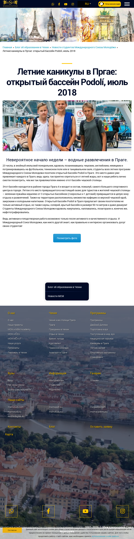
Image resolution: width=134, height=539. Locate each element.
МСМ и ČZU (14, 334)
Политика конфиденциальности (21, 527)
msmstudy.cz (14, 411)
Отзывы (94, 380)
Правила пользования (58, 527)
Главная (7, 47)
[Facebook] (59, 4)
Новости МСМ (56, 296)
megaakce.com (98, 407)
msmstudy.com (16, 407)
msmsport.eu (55, 407)
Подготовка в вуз (99, 329)
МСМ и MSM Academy (19, 329)
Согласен (12, 530)
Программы (96, 320)
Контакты (14, 426)
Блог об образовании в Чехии (32, 47)
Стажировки (96, 357)
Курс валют (55, 343)
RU (87, 4)
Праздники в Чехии (59, 329)
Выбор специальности (19, 389)
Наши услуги (14, 343)
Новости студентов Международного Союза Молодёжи (84, 47)
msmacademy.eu (99, 411)
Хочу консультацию (112, 4)
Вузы (10, 380)
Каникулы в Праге (99, 343)
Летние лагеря (97, 347)
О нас (11, 320)
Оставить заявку (101, 426)
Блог (52, 426)
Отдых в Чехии (56, 334)
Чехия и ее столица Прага (62, 320)
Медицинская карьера (101, 338)
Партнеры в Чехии (17, 352)
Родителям (55, 389)
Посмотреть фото (67, 238)
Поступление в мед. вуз (102, 334)
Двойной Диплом (99, 324)
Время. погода (56, 338)
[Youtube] (65, 4)
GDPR (79, 527)
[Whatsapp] (53, 4)
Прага (52, 324)
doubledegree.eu (16, 416)
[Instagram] (73, 4)
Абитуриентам (56, 380)
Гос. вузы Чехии (16, 384)
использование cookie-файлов (105, 536)
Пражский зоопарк (59, 347)
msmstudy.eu (56, 411)
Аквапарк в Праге (58, 352)
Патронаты (13, 347)
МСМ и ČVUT (14, 338)
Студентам (54, 384)
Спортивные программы (103, 352)
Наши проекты (15, 324)
